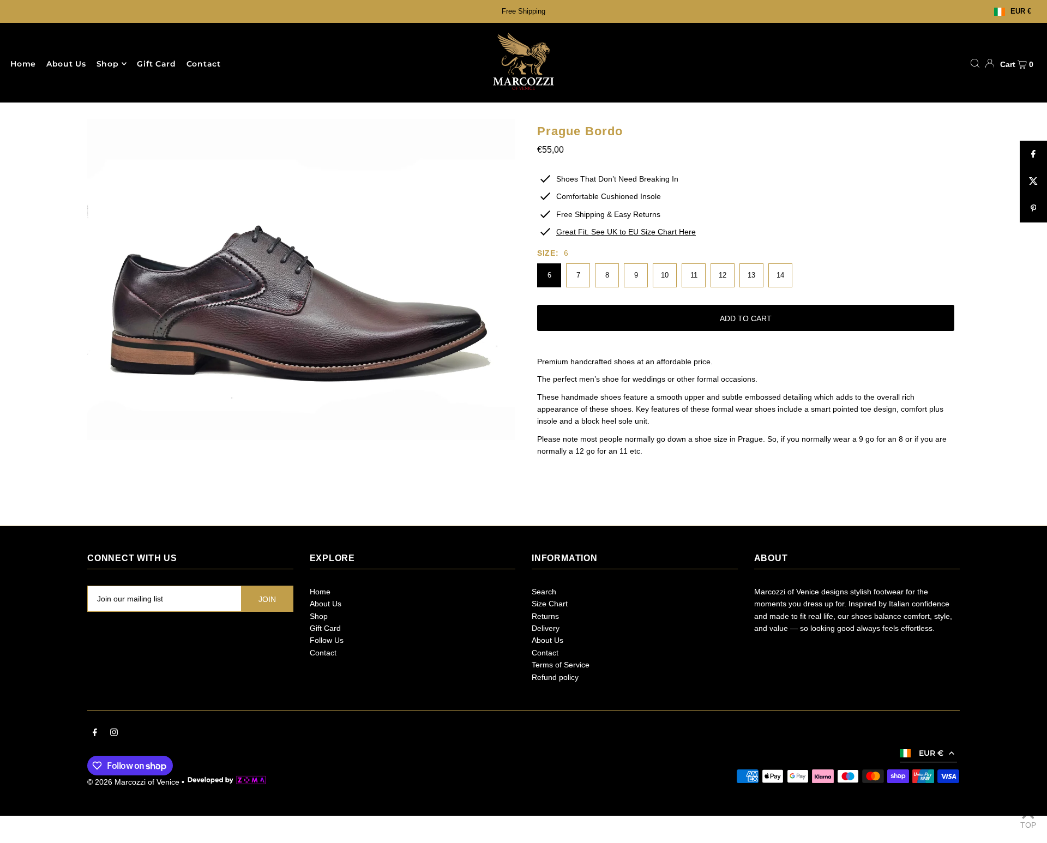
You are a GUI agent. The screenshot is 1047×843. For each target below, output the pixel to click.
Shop (108, 64)
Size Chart (550, 603)
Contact (323, 652)
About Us (325, 603)
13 (751, 275)
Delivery (545, 628)
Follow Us (327, 640)
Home (320, 591)
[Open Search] (975, 63)
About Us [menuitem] (66, 64)
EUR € (1020, 12)
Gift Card (325, 628)
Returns (545, 616)
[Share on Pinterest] (1033, 208)
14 (780, 275)
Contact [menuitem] (203, 64)
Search (544, 591)
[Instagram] (114, 733)
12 (722, 275)
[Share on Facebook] (1033, 154)
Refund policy (555, 677)
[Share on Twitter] (1033, 181)
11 (693, 275)
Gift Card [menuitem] (156, 64)
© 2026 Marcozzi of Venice (133, 782)
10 (665, 275)
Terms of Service (560, 664)
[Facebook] (95, 733)
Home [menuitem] (23, 64)
